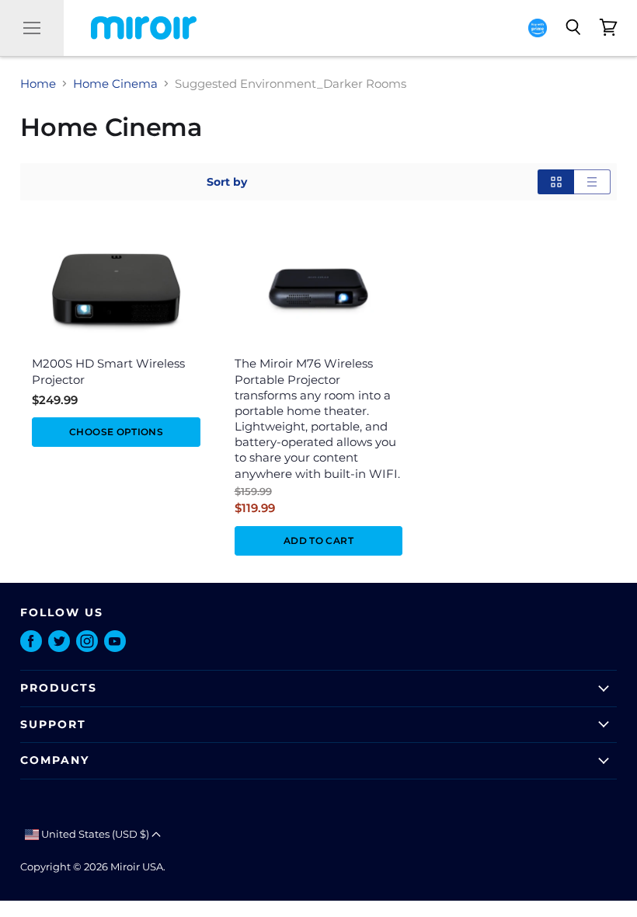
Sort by (227, 182)
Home (38, 83)
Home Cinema (115, 83)
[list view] (592, 181)
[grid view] (556, 181)
